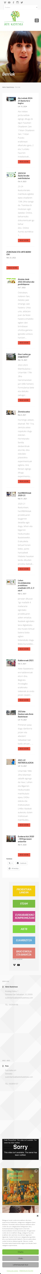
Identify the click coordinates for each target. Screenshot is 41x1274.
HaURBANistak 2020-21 (24, 494)
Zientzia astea (24, 411)
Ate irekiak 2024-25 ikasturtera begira (25, 100)
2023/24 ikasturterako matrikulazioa (24, 175)
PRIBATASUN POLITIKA (26, 1271)
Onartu (20, 1252)
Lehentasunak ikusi (20, 1264)
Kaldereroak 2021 (25, 660)
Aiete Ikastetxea (11, 987)
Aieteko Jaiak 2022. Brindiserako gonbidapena (26, 281)
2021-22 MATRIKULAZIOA (25, 761)
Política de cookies (12, 1271)
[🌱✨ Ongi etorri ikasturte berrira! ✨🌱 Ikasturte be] (20, 1186)
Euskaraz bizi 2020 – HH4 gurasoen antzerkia (26, 839)
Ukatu (20, 1258)
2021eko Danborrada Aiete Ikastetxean (25, 714)
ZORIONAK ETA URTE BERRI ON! (18, 253)
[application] (20, 1149)
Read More (24, 162)
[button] (37, 1216)
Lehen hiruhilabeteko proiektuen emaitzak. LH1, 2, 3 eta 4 (26, 585)
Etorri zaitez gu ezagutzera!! (24, 355)
